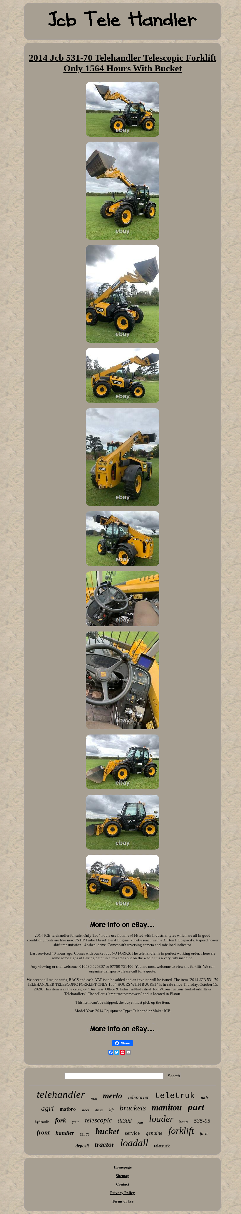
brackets (133, 1108)
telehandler (61, 1094)
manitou (167, 1107)
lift (111, 1109)
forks (94, 1098)
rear (140, 1122)
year (75, 1122)
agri (47, 1108)
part (196, 1107)
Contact (122, 1184)
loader (161, 1119)
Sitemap (122, 1176)
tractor (104, 1144)
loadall (134, 1142)
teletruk (175, 1095)
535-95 (202, 1121)
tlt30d (125, 1120)
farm (204, 1133)
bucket (107, 1131)
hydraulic (42, 1122)
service (132, 1133)
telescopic (98, 1120)
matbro (68, 1108)
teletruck (162, 1146)
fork (60, 1120)
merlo (112, 1095)
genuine (154, 1133)
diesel (99, 1110)
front (43, 1132)
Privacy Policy (122, 1193)
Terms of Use (122, 1201)
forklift (181, 1130)
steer (85, 1110)
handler (65, 1133)
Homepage (123, 1167)
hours (183, 1122)
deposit (82, 1145)
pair (204, 1097)
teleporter (138, 1097)
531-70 (85, 1134)
